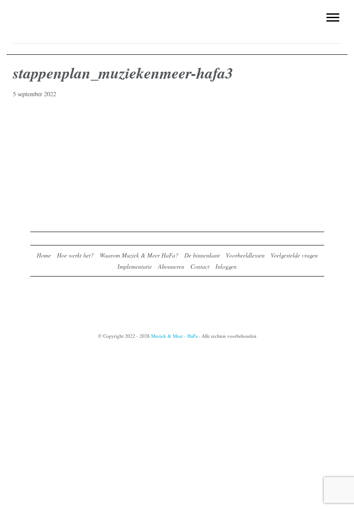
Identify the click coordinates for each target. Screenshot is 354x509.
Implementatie (134, 266)
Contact (199, 266)
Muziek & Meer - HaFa (177, 11)
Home (44, 255)
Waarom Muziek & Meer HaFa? (139, 255)
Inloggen (226, 266)
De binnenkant (202, 255)
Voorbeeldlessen (245, 255)
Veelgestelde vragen (294, 255)
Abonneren (171, 266)
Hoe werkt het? (75, 255)
